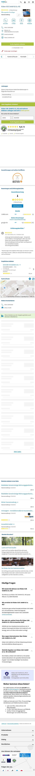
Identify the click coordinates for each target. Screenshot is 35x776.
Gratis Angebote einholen (17, 44)
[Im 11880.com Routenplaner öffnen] (30, 278)
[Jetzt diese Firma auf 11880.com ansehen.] (15, 214)
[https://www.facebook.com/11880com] (3, 771)
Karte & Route (12, 57)
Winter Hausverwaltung (8, 502)
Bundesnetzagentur (13, 689)
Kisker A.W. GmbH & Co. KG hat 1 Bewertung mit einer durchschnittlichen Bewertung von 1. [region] (17, 643)
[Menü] (33, 2)
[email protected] (7, 614)
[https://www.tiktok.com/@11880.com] (12, 771)
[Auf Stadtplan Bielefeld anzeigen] (33, 278)
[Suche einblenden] (21, 2)
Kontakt (23, 57)
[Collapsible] (31, 589)
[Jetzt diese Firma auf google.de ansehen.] (15, 222)
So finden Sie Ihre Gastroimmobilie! (13, 568)
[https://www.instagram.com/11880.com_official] (8, 771)
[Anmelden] (25, 2)
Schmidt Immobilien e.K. (11, 265)
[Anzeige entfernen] (34, 770)
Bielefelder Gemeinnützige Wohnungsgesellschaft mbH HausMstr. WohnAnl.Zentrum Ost (17, 494)
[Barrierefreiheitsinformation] (29, 2)
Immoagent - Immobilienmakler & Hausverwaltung (17, 511)
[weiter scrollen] (33, 56)
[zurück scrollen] (1, 56)
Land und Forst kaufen (9, 548)
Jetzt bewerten (17, 206)
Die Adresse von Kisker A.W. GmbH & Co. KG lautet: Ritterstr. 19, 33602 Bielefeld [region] (16, 595)
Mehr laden (17, 452)
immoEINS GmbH (6, 524)
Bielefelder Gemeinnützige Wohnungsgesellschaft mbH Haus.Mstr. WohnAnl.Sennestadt (17, 485)
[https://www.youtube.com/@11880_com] (21, 771)
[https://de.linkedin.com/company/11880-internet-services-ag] (17, 771)
